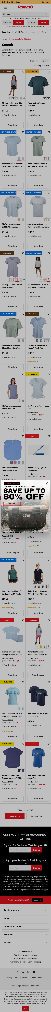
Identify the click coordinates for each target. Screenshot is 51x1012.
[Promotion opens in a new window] (25, 506)
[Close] (47, 483)
